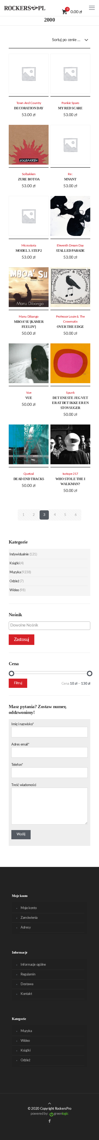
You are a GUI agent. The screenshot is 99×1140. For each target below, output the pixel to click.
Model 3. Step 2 (29, 251)
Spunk (70, 392)
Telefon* (17, 765)
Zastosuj (21, 639)
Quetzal (28, 473)
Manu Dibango (29, 316)
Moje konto (29, 908)
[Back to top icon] (49, 1104)
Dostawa (27, 984)
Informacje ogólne (33, 964)
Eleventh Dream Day (70, 245)
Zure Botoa (29, 179)
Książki (14, 563)
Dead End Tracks (28, 479)
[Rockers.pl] (24, 7)
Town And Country (28, 103)
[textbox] (50, 625)
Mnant (70, 179)
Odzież (14, 581)
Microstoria (28, 245)
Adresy (26, 927)
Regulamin (28, 974)
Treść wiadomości (23, 785)
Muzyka (15, 572)
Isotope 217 (70, 473)
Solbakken (29, 174)
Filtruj (18, 683)
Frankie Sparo (70, 103)
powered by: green (49, 1114)
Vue (28, 398)
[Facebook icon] (49, 1121)
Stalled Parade (70, 251)
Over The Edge (70, 327)
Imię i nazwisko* (22, 724)
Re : (70, 174)
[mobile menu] (91, 7)
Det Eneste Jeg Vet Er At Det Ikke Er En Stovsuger (70, 403)
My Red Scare (70, 108)
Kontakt (26, 994)
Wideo (14, 590)
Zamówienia (29, 918)
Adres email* (20, 744)
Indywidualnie (19, 554)
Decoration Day (28, 108)
